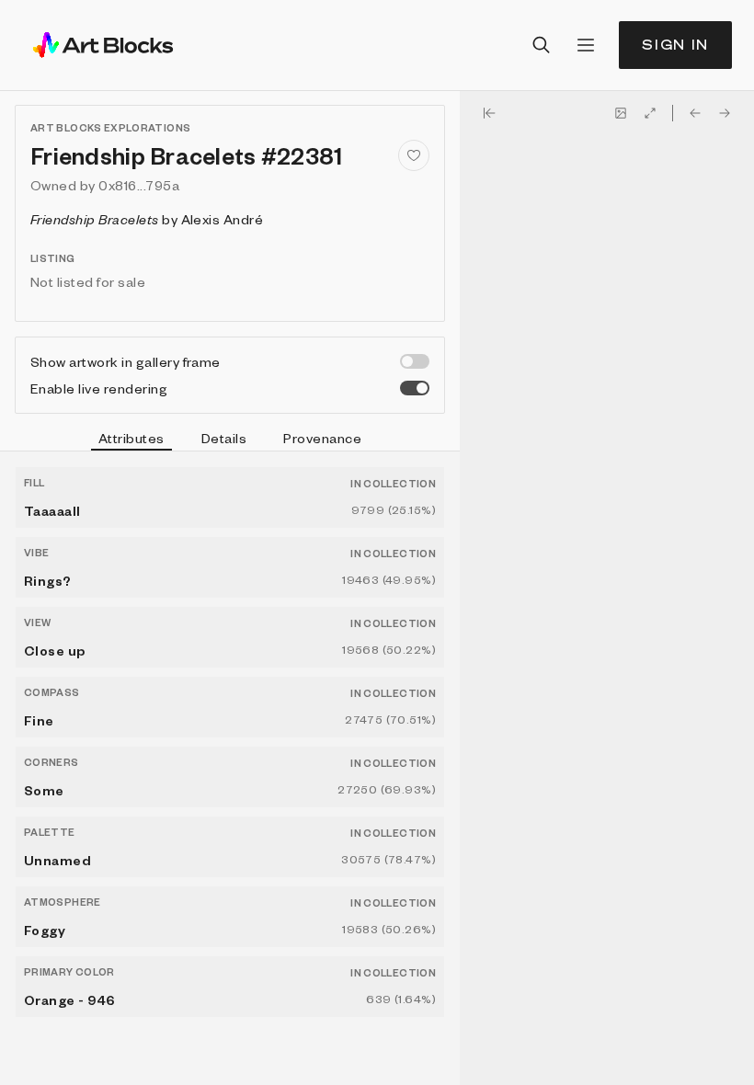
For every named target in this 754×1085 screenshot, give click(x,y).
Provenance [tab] (322, 437)
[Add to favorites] (413, 155)
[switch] (414, 361)
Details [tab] (223, 437)
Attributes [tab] (131, 437)
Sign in (675, 44)
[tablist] (230, 440)
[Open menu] (586, 45)
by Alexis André (146, 219)
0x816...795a (138, 185)
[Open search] (542, 45)
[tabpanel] (230, 768)
